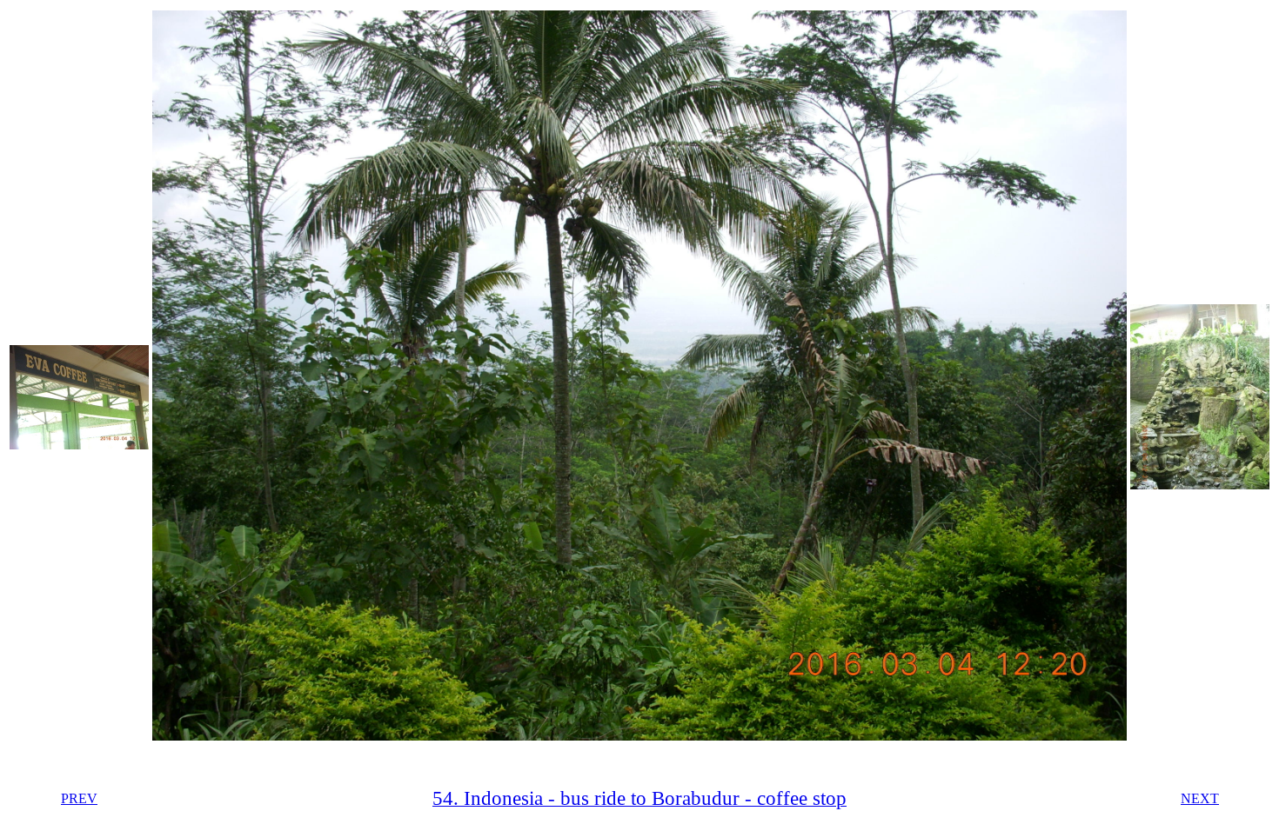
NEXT (1200, 798)
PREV (79, 798)
